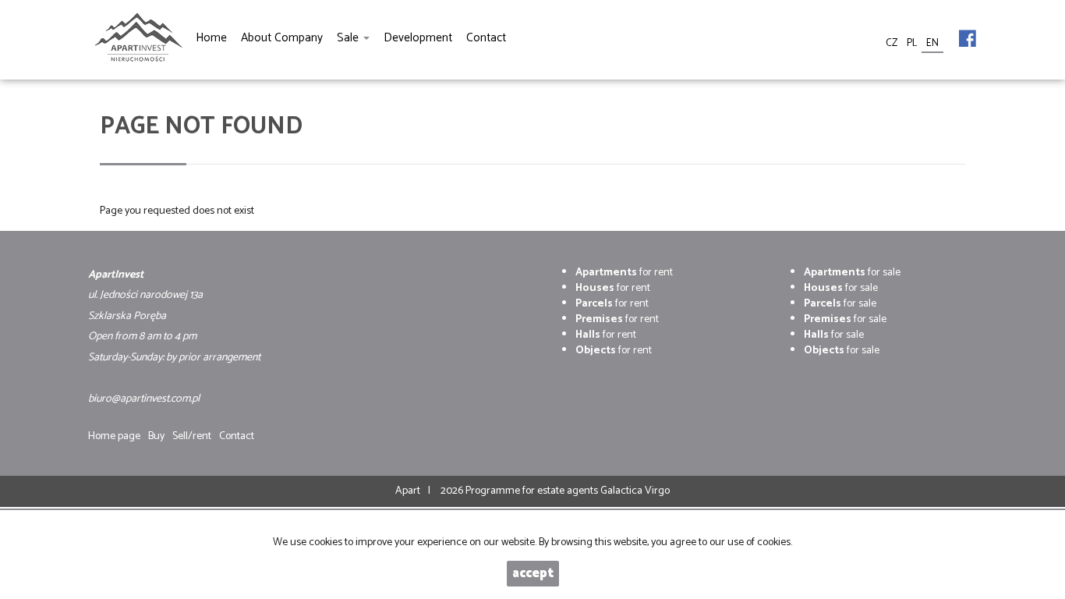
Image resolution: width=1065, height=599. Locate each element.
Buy (156, 436)
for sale (852, 273)
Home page (114, 436)
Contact (236, 436)
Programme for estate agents (532, 491)
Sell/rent (191, 436)
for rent (624, 273)
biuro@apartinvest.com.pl (144, 399)
